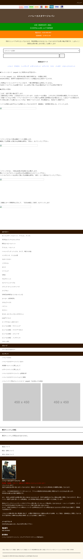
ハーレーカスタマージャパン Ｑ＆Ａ (12, 361)
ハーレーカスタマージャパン (41, 16)
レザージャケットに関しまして (11, 369)
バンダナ (58, 66)
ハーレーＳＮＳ (6, 357)
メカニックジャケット (68, 66)
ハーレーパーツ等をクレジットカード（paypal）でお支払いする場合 (22, 381)
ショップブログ (62, 549)
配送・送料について (18, 549)
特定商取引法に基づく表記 (38, 549)
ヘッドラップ (25, 66)
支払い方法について (8, 549)
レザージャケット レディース (39, 66)
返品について (27, 549)
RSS (68, 549)
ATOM (71, 549)
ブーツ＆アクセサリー (8, 349)
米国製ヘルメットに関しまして (11, 365)
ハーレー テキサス (14, 66)
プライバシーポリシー (51, 549)
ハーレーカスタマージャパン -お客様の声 (14, 373)
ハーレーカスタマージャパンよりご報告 (14, 377)
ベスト (52, 66)
